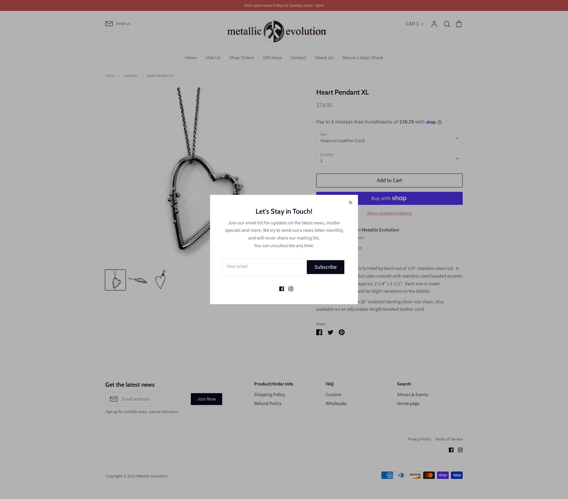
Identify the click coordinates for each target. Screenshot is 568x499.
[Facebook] (279, 288)
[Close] (350, 202)
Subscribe (325, 267)
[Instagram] (288, 288)
